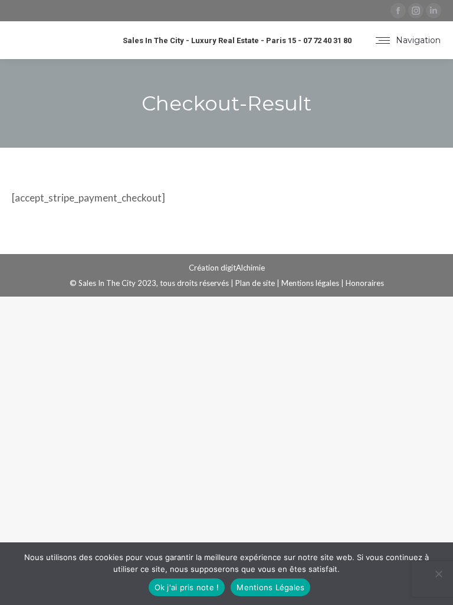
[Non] (438, 574)
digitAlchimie (243, 267)
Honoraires (365, 283)
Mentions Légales (270, 587)
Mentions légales (310, 283)
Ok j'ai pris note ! (187, 587)
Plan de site (255, 283)
